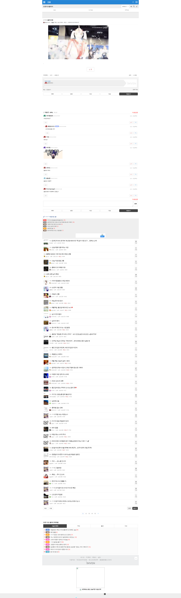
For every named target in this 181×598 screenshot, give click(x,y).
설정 (99, 557)
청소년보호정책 (93, 560)
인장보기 (48, 89)
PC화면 (88, 557)
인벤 (49, 2)
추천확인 (45, 75)
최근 (45, 508)
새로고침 (135, 112)
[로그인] (133, 2)
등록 (135, 203)
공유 (130, 75)
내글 (54, 10)
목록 (52, 94)
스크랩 (135, 75)
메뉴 (44, 89)
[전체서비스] (136, 2)
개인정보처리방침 (81, 560)
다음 (109, 94)
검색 (129, 508)
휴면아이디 (47, 22)
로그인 (82, 557)
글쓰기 (137, 6)
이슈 (126, 526)
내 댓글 (91, 10)
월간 (102, 526)
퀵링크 (94, 557)
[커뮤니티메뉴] (44, 2)
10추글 (127, 10)
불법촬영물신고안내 (106, 560)
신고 (51, 75)
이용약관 (72, 560)
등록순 (51, 112)
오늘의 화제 (55, 526)
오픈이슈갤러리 (48, 6)
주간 (78, 526)
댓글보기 (128, 210)
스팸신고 (56, 75)
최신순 (55, 112)
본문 (71, 94)
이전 (90, 94)
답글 (45, 122)
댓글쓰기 (128, 94)
